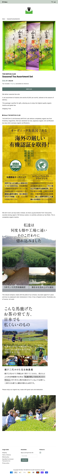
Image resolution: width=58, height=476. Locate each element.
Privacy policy (5, 463)
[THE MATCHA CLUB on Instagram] (40, 453)
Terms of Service (6, 454)
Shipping (12, 83)
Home (3, 19)
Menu (5, 2)
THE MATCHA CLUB (28, 469)
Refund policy (5, 457)
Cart (54, 2)
